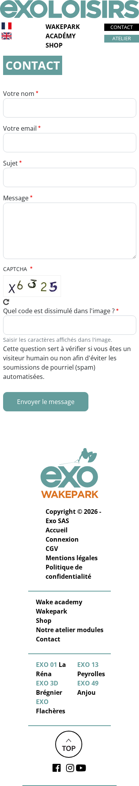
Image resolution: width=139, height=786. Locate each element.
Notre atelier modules (69, 630)
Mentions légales (72, 558)
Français (6, 26)
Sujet (10, 163)
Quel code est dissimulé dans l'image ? (59, 311)
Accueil (57, 530)
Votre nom (18, 93)
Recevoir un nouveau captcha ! (6, 302)
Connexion (62, 539)
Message (16, 198)
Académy (61, 36)
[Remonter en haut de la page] (68, 744)
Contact (121, 27)
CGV (52, 548)
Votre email (20, 128)
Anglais (6, 36)
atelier (121, 38)
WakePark (63, 26)
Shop (54, 45)
